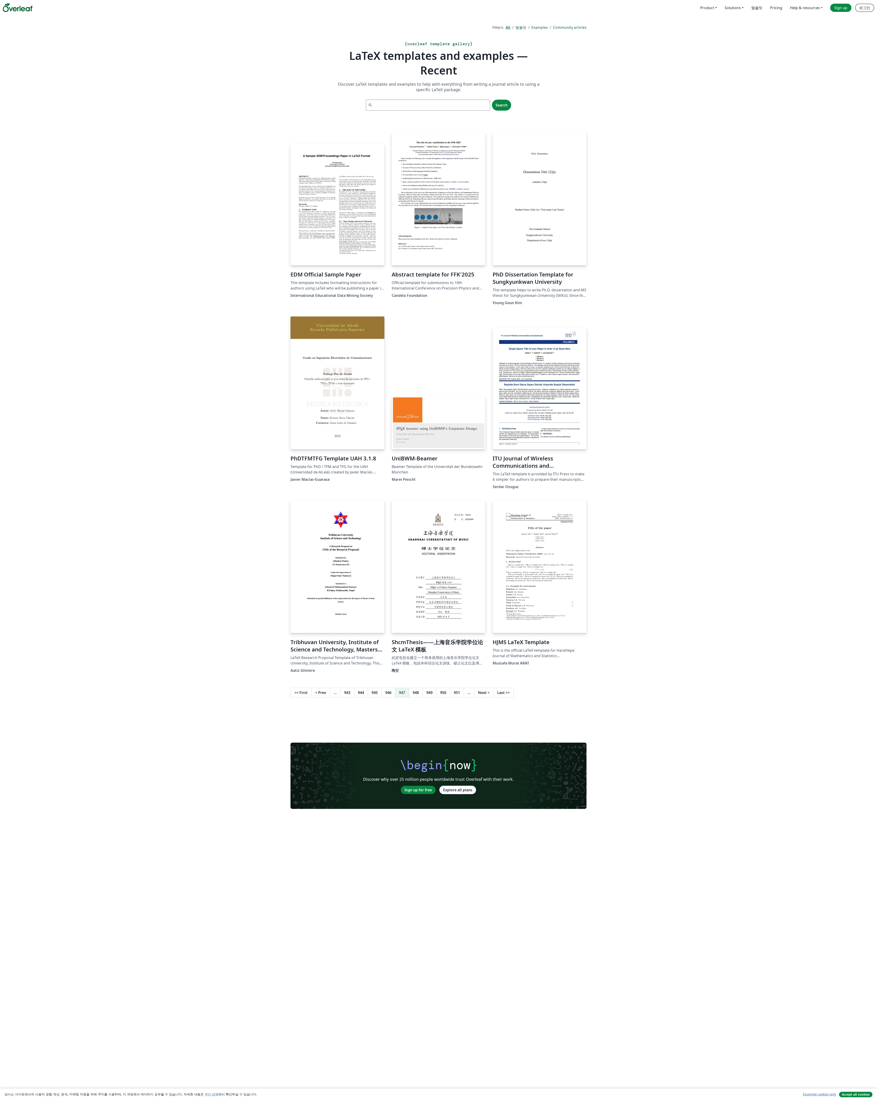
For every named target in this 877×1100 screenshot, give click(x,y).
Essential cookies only (819, 1094)
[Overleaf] (17, 8)
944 (361, 692)
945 (375, 692)
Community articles (569, 27)
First (301, 692)
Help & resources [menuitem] (805, 7)
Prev (320, 692)
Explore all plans (457, 789)
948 (416, 692)
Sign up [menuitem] (840, 7)
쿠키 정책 (211, 1094)
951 (457, 692)
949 (429, 692)
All (508, 27)
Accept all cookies (856, 1094)
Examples (539, 27)
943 (347, 692)
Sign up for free (418, 789)
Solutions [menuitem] (733, 7)
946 (388, 692)
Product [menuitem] (707, 7)
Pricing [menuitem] (776, 7)
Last (503, 692)
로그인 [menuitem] (864, 7)
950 (443, 692)
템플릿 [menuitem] (756, 7)
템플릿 (520, 27)
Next (484, 692)
